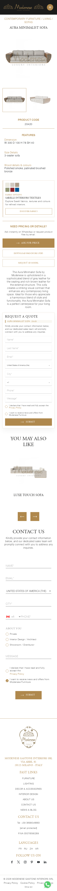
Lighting (28, 783)
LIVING (47, 18)
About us (28, 799)
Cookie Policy (27, 883)
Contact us (28, 804)
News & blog (28, 810)
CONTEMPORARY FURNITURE (22, 18)
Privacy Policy (15, 407)
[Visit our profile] (11, 861)
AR (36, 848)
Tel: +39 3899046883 (28, 822)
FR (20, 848)
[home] (23, 7)
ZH (31, 848)
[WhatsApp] (47, 885)
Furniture (28, 778)
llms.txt (28, 887)
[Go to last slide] (22, 516)
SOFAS (28, 22)
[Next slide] (34, 516)
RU (25, 848)
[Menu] (50, 7)
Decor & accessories (28, 789)
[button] (14, 100)
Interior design (28, 794)
